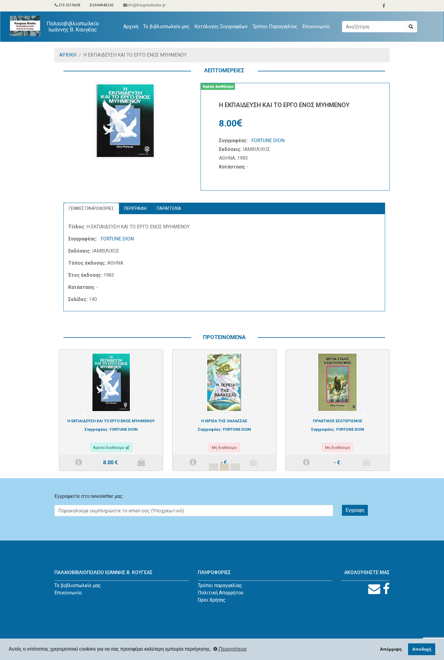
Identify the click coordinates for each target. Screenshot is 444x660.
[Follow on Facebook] (386, 589)
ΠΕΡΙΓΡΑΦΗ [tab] (135, 208)
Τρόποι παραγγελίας (220, 585)
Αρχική (132, 26)
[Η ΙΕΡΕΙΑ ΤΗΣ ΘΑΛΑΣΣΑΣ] (224, 382)
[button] (83, 413)
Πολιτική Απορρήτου (220, 593)
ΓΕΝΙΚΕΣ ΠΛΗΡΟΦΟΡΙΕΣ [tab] (91, 208)
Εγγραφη (355, 510)
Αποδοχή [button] (421, 649)
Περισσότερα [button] (231, 649)
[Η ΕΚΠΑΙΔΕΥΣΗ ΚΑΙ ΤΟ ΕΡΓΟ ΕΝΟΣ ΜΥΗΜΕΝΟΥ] (111, 382)
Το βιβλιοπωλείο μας (166, 26)
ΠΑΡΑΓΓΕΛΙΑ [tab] (169, 208)
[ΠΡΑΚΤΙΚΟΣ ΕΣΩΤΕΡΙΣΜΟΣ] (337, 382)
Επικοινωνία (316, 26)
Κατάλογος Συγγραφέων (221, 26)
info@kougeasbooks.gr (146, 5)
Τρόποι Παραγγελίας (275, 26)
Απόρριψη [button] (391, 649)
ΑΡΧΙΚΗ (67, 55)
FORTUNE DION (268, 140)
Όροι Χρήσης (212, 600)
